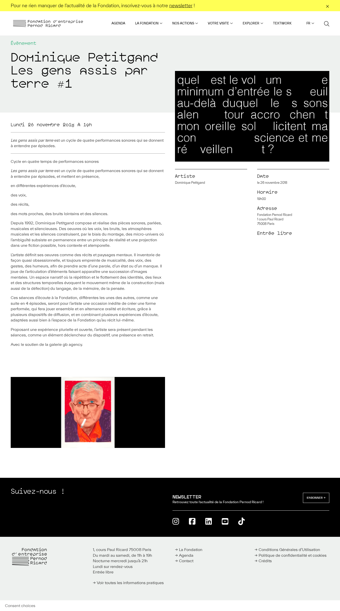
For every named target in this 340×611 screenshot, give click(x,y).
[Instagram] (175, 521)
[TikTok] (241, 521)
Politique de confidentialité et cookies (293, 555)
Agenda (118, 23)
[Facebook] (192, 521)
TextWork (282, 23)
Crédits (265, 560)
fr (308, 23)
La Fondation (147, 23)
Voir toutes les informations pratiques (130, 582)
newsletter (180, 5)
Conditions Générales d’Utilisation (289, 549)
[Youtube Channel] (225, 521)
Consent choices (20, 605)
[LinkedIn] (208, 521)
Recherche (326, 23)
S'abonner (315, 497)
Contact (186, 560)
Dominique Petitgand (190, 182)
